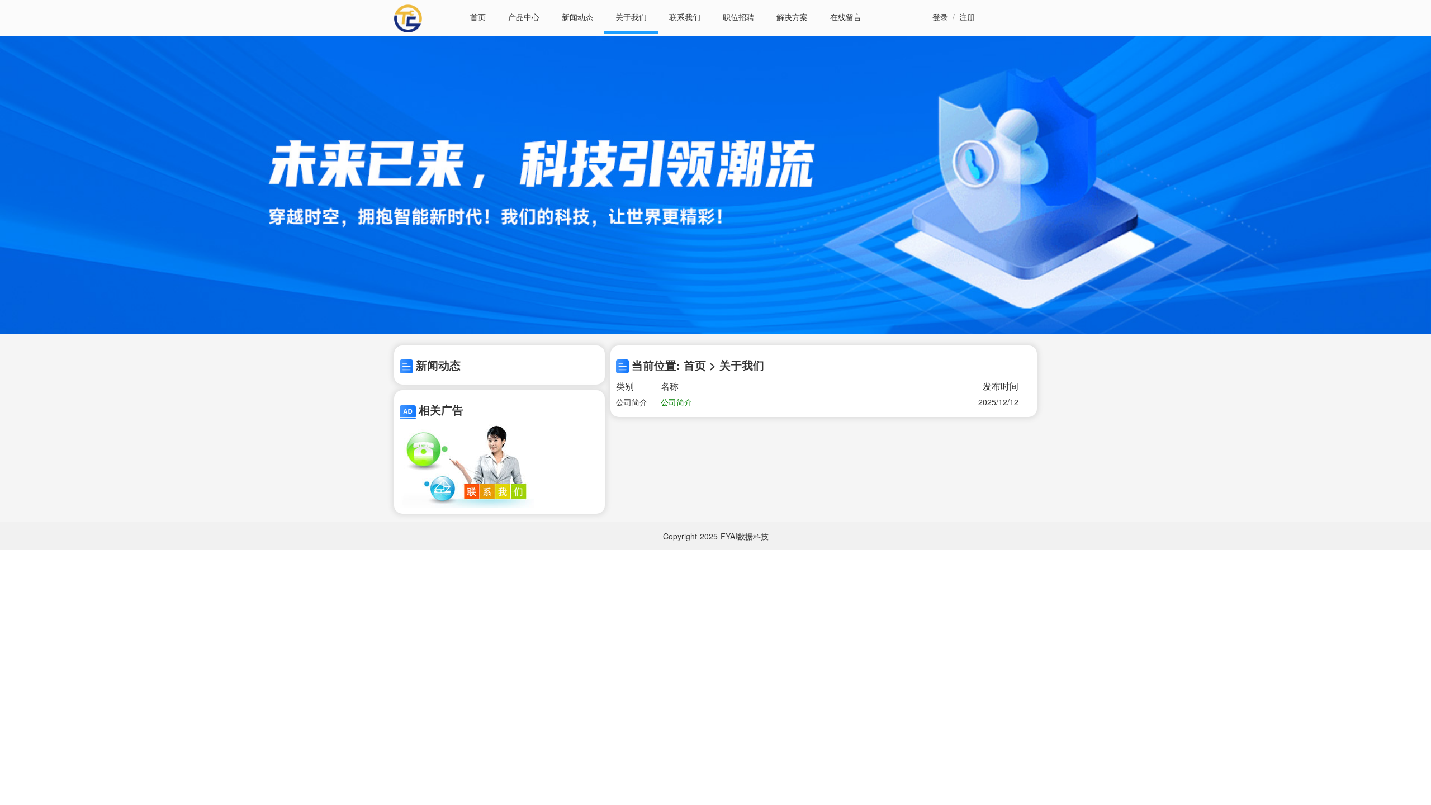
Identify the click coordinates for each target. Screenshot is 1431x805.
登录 (940, 16)
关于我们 (631, 16)
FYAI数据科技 (745, 536)
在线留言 (845, 16)
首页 (478, 16)
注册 (967, 16)
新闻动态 (577, 16)
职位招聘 (738, 16)
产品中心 (523, 16)
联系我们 (684, 16)
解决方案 (792, 16)
